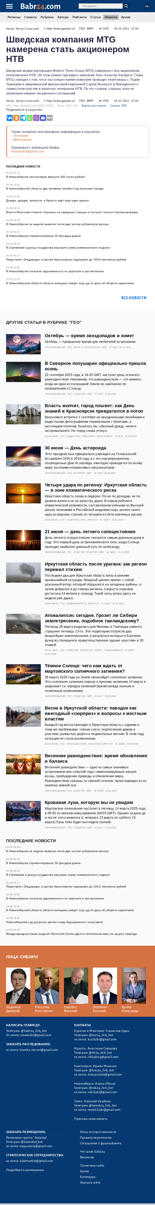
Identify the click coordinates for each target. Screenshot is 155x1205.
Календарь (88, 1177)
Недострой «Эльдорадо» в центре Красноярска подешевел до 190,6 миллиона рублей (66, 259)
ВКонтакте (22, 139)
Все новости (134, 298)
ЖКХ (83, 520)
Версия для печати (94, 105)
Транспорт (88, 436)
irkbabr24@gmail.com (103, 1057)
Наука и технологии (86, 347)
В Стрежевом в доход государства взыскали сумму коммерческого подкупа (58, 247)
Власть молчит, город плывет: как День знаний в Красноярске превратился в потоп (94, 408)
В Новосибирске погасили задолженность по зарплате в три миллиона (55, 271)
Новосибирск (114, 650)
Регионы (13, 17)
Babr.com (40, 6)
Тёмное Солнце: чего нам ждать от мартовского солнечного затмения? (85, 668)
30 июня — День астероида (75, 447)
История (79, 473)
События (79, 394)
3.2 (31, 1196)
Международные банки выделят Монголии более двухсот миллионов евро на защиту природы (71, 933)
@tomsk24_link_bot (102, 1105)
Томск (98, 650)
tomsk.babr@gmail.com (104, 1109)
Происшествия (77, 744)
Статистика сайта (92, 1165)
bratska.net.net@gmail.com (39, 1049)
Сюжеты (30, 17)
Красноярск (104, 436)
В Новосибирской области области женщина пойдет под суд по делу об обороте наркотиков (70, 283)
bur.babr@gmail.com (102, 1039)
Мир (90, 28)
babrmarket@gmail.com (36, 1161)
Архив (125, 17)
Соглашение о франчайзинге (100, 1143)
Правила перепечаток (96, 1137)
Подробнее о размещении (25, 1170)
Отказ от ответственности (98, 1132)
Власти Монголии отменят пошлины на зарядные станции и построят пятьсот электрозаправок (72, 212)
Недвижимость (77, 603)
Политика (73, 520)
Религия (91, 552)
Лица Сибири (22, 956)
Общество (73, 436)
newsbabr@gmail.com (27, 151)
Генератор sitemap (98, 1196)
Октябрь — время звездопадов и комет (89, 335)
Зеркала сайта (90, 1182)
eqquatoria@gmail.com (36, 1146)
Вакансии (87, 1157)
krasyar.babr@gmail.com (105, 1074)
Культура (79, 552)
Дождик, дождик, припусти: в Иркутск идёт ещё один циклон (47, 200)
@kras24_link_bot (101, 1070)
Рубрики (47, 17)
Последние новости (23, 166)
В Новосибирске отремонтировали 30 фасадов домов (43, 235)
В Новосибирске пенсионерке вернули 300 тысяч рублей (45, 176)
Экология (86, 650)
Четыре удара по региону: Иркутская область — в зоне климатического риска (96, 487)
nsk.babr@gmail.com (102, 1092)
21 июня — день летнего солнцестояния (90, 531)
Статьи (95, 17)
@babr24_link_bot (34, 1030)
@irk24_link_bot (100, 1052)
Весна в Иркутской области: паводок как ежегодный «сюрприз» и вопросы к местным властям (96, 713)
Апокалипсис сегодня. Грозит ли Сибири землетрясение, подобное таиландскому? (92, 618)
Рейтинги (79, 17)
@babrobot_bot (32, 1142)
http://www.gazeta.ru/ (61, 28)
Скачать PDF (118, 105)
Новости (111, 17)
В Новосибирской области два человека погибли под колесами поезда (54, 188)
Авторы (63, 17)
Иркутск (92, 520)
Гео (82, 28)
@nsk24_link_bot (101, 1088)
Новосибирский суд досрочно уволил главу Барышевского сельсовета (54, 922)
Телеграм (20, 135)
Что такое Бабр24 (92, 1151)
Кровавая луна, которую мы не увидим (89, 802)
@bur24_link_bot (101, 1035)
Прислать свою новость (90, 1118)
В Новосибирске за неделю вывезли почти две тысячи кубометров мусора (57, 224)
